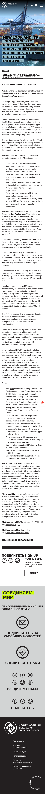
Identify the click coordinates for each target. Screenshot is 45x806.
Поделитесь (13, 555)
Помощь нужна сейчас (36, 5)
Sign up (34, 573)
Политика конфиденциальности (22, 761)
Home (5, 71)
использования (20, 755)
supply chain (25, 540)
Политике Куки (19, 751)
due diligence (9, 540)
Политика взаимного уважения (22, 767)
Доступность (18, 741)
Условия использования (20, 746)
